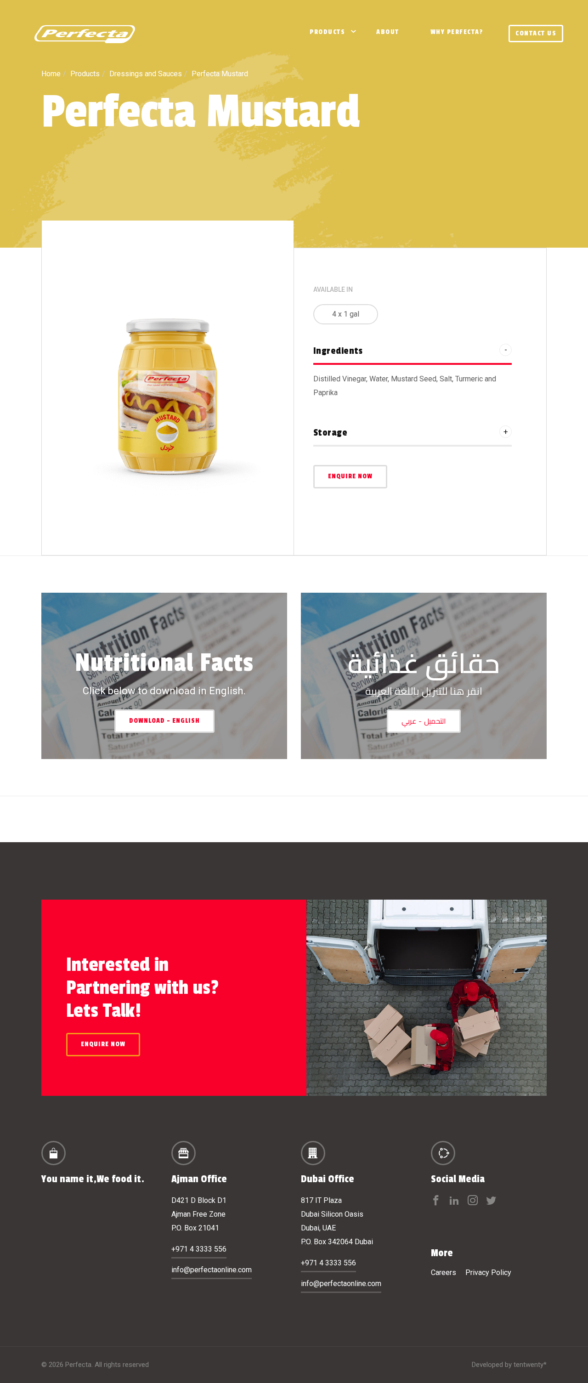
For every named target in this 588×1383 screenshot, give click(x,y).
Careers (443, 1272)
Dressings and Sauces (145, 73)
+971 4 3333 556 (198, 1249)
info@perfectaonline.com (211, 1269)
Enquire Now (350, 476)
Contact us (535, 33)
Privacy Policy (488, 1272)
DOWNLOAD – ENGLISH (164, 721)
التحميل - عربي (423, 721)
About (387, 32)
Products (327, 32)
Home (51, 73)
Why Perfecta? (456, 32)
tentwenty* (530, 1364)
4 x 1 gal (345, 314)
